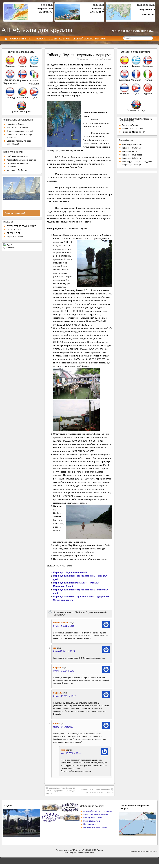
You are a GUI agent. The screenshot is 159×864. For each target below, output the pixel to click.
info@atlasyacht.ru (76, 852)
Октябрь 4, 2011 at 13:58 (63, 626)
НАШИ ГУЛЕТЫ (14, 230)
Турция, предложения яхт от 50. (21, 131)
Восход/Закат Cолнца (92, 818)
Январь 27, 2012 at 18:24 (64, 651)
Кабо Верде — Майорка (17, 128)
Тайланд (107, 59)
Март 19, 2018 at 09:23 (71, 753)
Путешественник (61, 623)
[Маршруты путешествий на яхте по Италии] (34, 78)
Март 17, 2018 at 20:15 (63, 727)
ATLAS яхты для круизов (37, 29)
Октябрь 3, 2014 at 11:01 (63, 671)
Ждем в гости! (88, 852)
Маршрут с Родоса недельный (70, 572)
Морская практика (15, 236)
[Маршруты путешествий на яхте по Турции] (22, 60)
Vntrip (56, 723)
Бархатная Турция (130, 125)
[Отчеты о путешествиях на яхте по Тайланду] (124, 88)
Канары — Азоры (129, 151)
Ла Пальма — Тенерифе (17, 163)
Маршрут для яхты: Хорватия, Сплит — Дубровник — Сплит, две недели (60, 791)
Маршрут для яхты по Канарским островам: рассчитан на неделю (97, 790)
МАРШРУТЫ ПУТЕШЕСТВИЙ (91, 59)
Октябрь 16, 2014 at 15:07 (64, 696)
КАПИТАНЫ (64, 39)
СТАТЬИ (53, 39)
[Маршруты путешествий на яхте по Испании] (10, 60)
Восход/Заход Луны (92, 821)
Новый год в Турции (15, 124)
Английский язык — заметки (95, 814)
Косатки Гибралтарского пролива (21, 160)
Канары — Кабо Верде (132, 155)
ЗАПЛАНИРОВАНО (49, 12)
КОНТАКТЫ (100, 39)
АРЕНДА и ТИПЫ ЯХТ (21, 39)
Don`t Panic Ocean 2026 (17, 156)
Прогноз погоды (90, 824)
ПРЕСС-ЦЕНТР (13, 233)
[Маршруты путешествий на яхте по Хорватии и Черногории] (10, 74)
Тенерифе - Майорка (47, 8)
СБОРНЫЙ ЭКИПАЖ (83, 39)
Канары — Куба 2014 (131, 148)
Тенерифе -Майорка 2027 (133, 132)
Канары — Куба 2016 (131, 158)
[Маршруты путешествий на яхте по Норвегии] (22, 78)
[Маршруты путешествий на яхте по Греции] (34, 60)
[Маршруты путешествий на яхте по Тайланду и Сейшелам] (10, 91)
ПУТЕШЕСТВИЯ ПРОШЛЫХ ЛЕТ (21, 226)
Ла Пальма (11, 167)
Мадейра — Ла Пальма (17, 170)
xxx (54, 648)
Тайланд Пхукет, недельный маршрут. (79, 55)
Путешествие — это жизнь (95, 827)
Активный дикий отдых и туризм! (97, 811)
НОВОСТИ (41, 39)
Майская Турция (101, 8)
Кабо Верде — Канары (132, 144)
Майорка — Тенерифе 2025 (17, 805)
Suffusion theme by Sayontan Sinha (143, 851)
